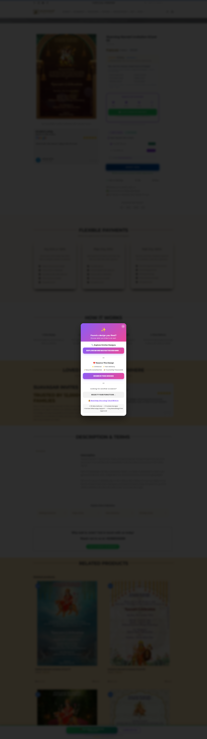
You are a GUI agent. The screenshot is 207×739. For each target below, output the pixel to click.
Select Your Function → (103, 394)
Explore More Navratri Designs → (103, 350)
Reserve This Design (103, 376)
